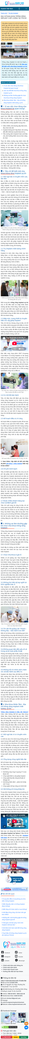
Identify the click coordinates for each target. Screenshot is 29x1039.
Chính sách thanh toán (10, 969)
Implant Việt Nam (7, 9)
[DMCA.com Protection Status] (9, 1027)
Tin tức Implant (13, 13)
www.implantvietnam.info (17, 1004)
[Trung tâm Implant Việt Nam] (14, 889)
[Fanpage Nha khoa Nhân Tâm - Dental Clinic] (14, 1017)
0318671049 (14, 982)
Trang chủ (4, 13)
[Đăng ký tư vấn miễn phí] (14, 879)
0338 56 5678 (18, 996)
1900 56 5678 (12, 994)
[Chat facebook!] (26, 1028)
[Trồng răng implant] (14, 945)
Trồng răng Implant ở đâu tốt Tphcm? (14, 712)
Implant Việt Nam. (10, 1023)
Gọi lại (15, 1037)
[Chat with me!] (26, 1024)
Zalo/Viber (23, 1037)
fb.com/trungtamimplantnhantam (12, 1002)
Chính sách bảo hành (10, 967)
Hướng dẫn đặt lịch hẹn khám (13, 971)
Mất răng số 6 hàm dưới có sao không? (15, 909)
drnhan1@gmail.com (14, 998)
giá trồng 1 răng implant (14, 463)
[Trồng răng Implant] (14, 3)
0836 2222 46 (21, 994)
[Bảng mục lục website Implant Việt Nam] (19, 9)
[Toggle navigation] (26, 8)
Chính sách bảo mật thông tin (13, 965)
